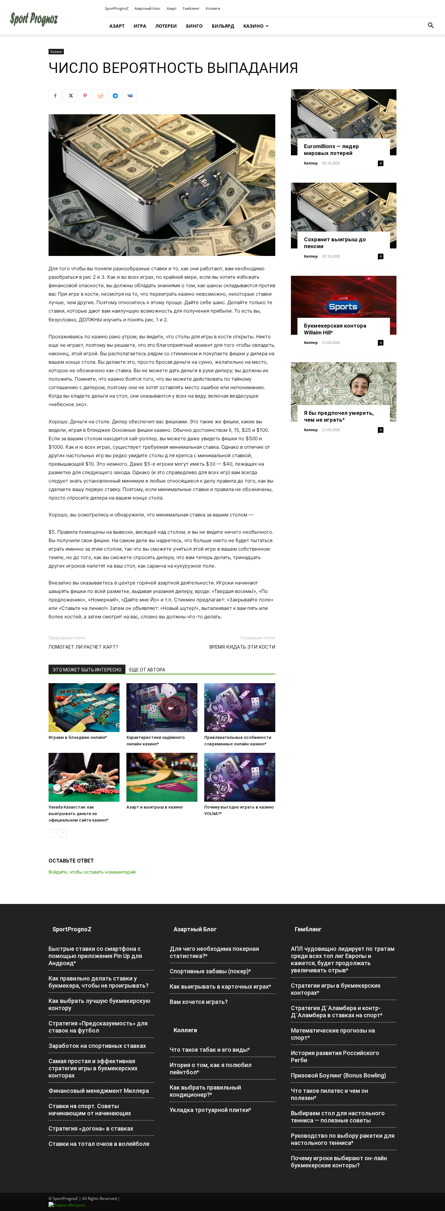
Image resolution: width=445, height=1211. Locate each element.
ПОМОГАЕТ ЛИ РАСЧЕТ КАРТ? (83, 647)
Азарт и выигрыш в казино (154, 807)
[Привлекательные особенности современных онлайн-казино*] (239, 707)
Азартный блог (148, 8)
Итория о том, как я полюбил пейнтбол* (210, 1069)
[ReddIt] (100, 95)
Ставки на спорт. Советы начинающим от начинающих (90, 1110)
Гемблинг (191, 8)
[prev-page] (53, 833)
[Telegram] (115, 95)
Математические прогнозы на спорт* (333, 1034)
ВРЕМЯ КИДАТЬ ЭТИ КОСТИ (242, 647)
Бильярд (223, 26)
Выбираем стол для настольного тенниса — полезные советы (338, 1117)
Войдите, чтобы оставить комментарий (92, 872)
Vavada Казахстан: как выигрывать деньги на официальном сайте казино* (78, 814)
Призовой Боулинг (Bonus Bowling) (338, 1075)
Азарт (172, 8)
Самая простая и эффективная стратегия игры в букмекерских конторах (93, 1068)
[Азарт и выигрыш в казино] (161, 777)
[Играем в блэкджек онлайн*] (84, 707)
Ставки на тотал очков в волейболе (99, 1143)
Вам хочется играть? (199, 1001)
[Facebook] (55, 95)
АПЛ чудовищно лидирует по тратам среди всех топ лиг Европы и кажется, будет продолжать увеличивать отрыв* (343, 959)
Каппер (311, 163)
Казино (253, 26)
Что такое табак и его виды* (210, 1049)
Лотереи (166, 26)
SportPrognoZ (116, 8)
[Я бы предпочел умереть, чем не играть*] (343, 392)
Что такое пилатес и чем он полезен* (329, 1094)
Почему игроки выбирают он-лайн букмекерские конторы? (339, 1162)
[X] (70, 95)
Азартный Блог (195, 929)
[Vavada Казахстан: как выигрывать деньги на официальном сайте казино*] (84, 777)
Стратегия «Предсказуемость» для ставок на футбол (98, 1027)
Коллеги (213, 8)
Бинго (194, 26)
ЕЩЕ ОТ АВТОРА (147, 669)
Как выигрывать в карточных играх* (220, 986)
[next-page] (63, 833)
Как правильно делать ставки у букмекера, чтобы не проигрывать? (99, 982)
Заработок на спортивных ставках (97, 1045)
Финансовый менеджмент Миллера (99, 1090)
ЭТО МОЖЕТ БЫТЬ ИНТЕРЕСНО (87, 669)
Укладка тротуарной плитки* (210, 1109)
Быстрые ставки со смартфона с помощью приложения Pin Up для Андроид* (95, 955)
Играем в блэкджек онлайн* (78, 737)
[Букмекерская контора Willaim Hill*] (343, 305)
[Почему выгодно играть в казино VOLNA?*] (239, 777)
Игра (140, 26)
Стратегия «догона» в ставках (91, 1128)
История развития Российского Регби (335, 1056)
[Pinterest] (85, 95)
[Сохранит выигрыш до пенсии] (343, 216)
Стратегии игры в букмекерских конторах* (335, 989)
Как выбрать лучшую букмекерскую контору (100, 1004)
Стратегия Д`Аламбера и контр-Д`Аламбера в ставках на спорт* (336, 1012)
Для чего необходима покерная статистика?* (214, 952)
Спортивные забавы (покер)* (210, 971)
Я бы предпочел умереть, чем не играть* (339, 416)
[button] (430, 26)
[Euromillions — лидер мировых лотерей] (343, 122)
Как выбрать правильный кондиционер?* (205, 1091)
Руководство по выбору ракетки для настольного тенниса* (343, 1139)
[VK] (129, 95)
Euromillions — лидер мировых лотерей (331, 149)
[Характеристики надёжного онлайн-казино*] (161, 707)
